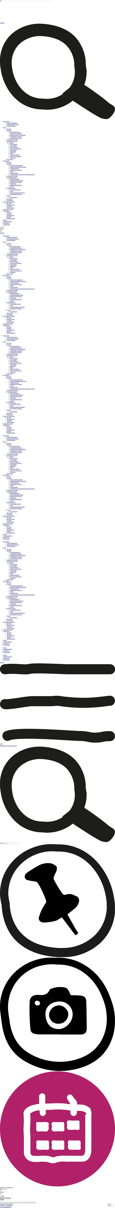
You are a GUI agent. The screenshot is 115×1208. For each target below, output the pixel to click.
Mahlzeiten (13, 152)
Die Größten (13, 145)
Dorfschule (6, 161)
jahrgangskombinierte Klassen (18, 167)
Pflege (11, 153)
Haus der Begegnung (9, 202)
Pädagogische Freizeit (16, 182)
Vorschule (12, 158)
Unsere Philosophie (12, 123)
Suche (109, 1204)
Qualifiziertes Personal (16, 136)
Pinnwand (9, 199)
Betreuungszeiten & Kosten (17, 192)
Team (11, 191)
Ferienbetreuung (11, 188)
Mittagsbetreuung (14, 179)
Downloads (10, 159)
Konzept (9, 130)
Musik (11, 171)
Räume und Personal (15, 148)
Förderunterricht (14, 168)
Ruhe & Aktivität (14, 155)
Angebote (9, 206)
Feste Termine (10, 208)
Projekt (9, 196)
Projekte (9, 217)
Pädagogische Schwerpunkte (17, 135)
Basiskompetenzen (15, 132)
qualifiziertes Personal (16, 170)
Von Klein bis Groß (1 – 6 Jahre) (12, 141)
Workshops (13, 183)
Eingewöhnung (14, 147)
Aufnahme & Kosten (12, 139)
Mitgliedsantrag (11, 218)
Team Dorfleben (11, 126)
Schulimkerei (13, 197)
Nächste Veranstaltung (6, 1205)
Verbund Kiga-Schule (16, 138)
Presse (5, 220)
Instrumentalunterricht (16, 185)
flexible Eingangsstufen (16, 165)
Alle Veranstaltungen (5, 1207)
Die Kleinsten (13, 144)
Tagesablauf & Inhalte (16, 194)
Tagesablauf (13, 150)
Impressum (6, 223)
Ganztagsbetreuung (12, 177)
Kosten (12, 186)
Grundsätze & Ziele (15, 189)
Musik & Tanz (10, 205)
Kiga (4, 127)
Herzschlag (6, 121)
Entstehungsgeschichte (13, 124)
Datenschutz (6, 224)
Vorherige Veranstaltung (6, 1204)
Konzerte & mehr (8, 209)
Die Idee (9, 129)
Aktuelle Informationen (10, 214)
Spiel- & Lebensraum (15, 156)
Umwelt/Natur (14, 173)
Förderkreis (6, 211)
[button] (57, 742)
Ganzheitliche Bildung (16, 133)
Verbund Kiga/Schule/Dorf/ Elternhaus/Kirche (22, 174)
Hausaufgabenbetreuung (16, 180)
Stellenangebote (7, 221)
